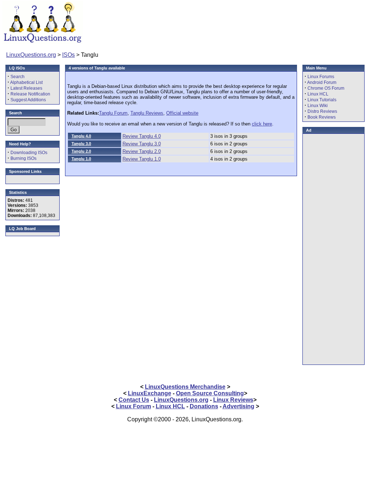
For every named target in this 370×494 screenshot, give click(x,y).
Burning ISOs (23, 158)
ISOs (68, 55)
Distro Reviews (322, 111)
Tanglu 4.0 (81, 136)
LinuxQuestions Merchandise (185, 387)
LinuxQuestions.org (31, 55)
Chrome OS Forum (325, 88)
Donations (204, 406)
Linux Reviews (233, 400)
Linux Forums (320, 76)
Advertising (238, 406)
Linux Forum (133, 406)
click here (262, 124)
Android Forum (321, 82)
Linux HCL (317, 94)
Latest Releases (26, 88)
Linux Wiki (317, 105)
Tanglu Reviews (146, 113)
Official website (182, 113)
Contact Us (134, 400)
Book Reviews (321, 117)
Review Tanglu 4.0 (141, 136)
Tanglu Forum (113, 113)
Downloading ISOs (28, 152)
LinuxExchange (149, 393)
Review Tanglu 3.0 (141, 143)
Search (17, 76)
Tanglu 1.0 (81, 159)
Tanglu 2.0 (81, 151)
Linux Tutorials (321, 99)
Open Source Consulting (210, 393)
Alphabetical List (26, 82)
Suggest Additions (28, 99)
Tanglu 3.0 (81, 143)
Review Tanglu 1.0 (141, 159)
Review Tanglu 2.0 (141, 151)
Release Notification (30, 94)
